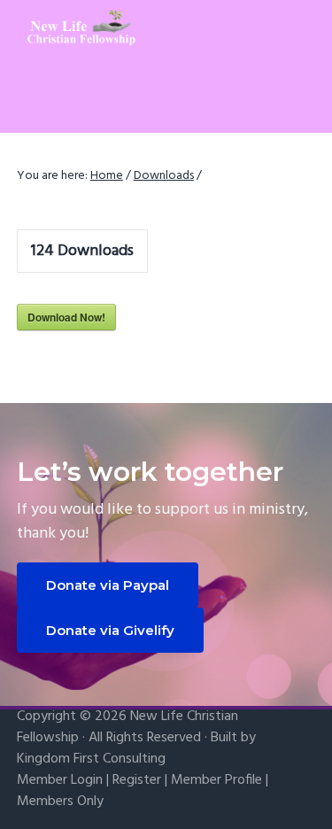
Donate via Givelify (110, 630)
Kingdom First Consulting (91, 759)
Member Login (60, 780)
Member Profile (216, 780)
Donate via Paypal (107, 585)
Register (136, 780)
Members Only (60, 801)
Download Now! (66, 317)
